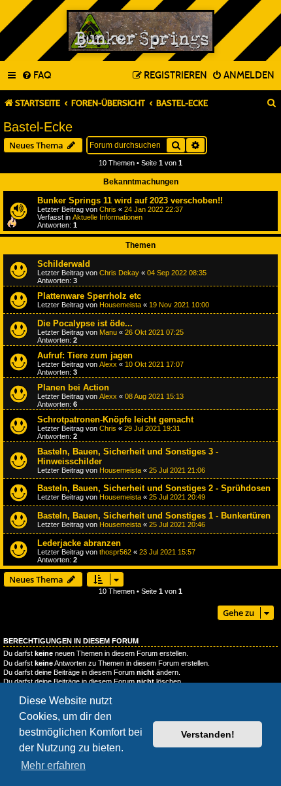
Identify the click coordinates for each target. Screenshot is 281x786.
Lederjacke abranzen (79, 543)
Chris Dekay (119, 273)
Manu (108, 332)
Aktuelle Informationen (107, 217)
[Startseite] (140, 32)
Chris (107, 209)
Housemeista (120, 305)
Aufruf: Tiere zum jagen (85, 355)
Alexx (108, 364)
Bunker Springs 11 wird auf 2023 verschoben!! (130, 200)
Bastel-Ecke (38, 127)
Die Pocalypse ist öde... (85, 323)
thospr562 (115, 552)
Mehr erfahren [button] (53, 765)
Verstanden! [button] (208, 734)
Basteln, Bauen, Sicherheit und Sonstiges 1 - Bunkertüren (154, 516)
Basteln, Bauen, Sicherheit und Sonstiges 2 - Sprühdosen (154, 488)
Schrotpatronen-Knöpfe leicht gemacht (115, 419)
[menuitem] (36, 76)
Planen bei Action (73, 387)
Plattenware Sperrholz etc (89, 296)
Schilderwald (63, 264)
